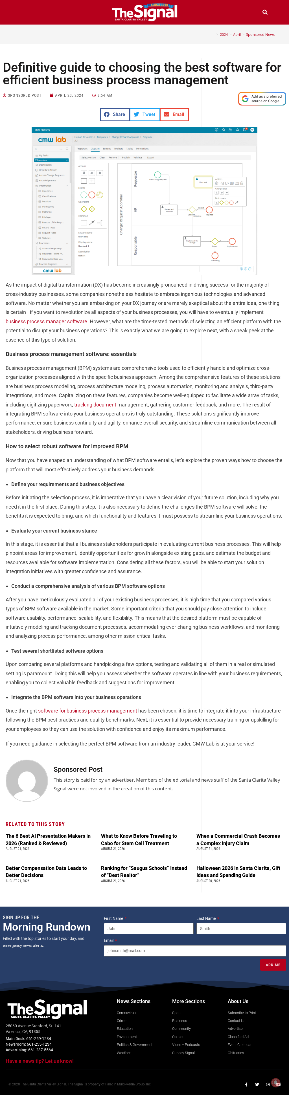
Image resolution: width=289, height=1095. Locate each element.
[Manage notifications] (275, 1082)
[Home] (213, 34)
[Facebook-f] (246, 1085)
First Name (114, 918)
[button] (24, 12)
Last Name (206, 918)
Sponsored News (260, 34)
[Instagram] (268, 1085)
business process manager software (46, 321)
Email (109, 940)
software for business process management (87, 711)
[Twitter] (257, 1085)
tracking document (95, 405)
